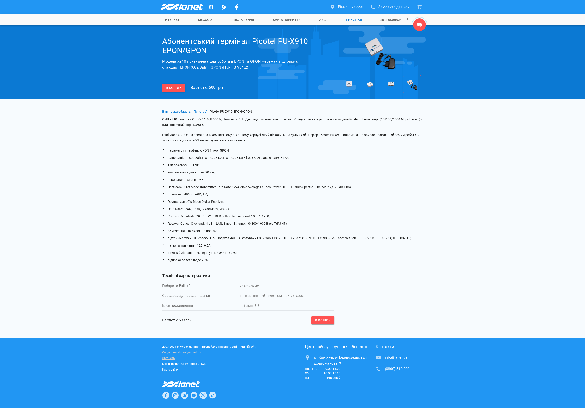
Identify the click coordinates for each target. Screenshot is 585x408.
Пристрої (354, 19)
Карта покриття (287, 19)
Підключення (242, 19)
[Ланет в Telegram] (184, 395)
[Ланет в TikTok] (212, 395)
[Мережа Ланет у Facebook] (236, 7)
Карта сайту (170, 369)
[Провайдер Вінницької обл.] (182, 7)
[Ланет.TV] (224, 7)
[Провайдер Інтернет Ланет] (186, 384)
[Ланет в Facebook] (166, 395)
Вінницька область (176, 111)
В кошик (173, 88)
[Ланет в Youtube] (193, 395)
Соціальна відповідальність (181, 352)
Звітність (168, 358)
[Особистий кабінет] (211, 7)
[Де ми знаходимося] (419, 26)
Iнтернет (172, 19)
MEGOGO (205, 19)
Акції (323, 19)
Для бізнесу (390, 19)
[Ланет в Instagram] (175, 395)
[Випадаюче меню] (407, 20)
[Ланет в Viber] (203, 395)
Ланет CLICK (197, 363)
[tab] (172, 19)
